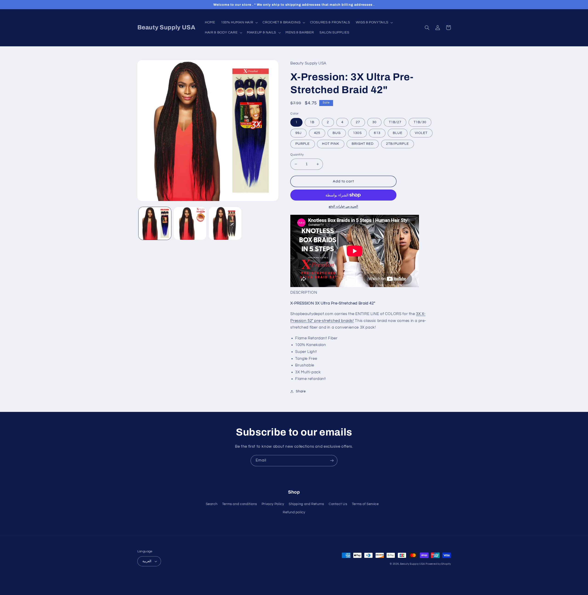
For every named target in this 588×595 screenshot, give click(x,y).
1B (312, 122)
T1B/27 (395, 122)
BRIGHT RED (363, 143)
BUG (337, 133)
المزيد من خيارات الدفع (343, 206)
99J (298, 133)
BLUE (397, 133)
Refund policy (294, 512)
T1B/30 (420, 122)
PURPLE (302, 143)
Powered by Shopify (438, 564)
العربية (146, 561)
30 (374, 122)
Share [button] (300, 391)
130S (357, 133)
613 (377, 133)
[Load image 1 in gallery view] (155, 223)
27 (358, 122)
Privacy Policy (273, 504)
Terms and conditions (239, 504)
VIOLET (421, 133)
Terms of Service (365, 504)
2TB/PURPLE (397, 143)
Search (212, 504)
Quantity (297, 154)
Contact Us (338, 504)
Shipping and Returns (306, 504)
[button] (239, 22)
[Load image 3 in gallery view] (225, 223)
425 (317, 133)
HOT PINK (330, 143)
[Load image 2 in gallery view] (190, 223)
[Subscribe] (332, 460)
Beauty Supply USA (412, 564)
